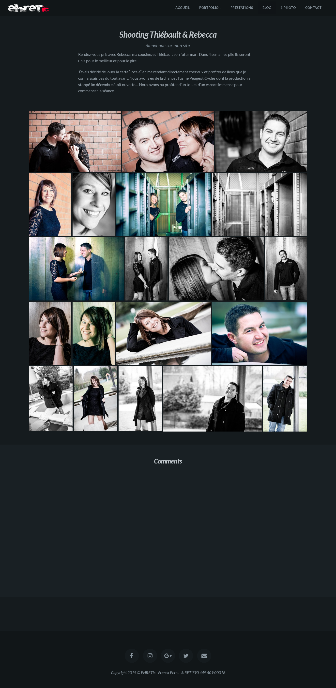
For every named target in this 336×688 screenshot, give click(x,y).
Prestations (241, 8)
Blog (266, 8)
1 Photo (288, 8)
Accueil (182, 8)
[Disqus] (168, 533)
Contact (313, 8)
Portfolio (209, 8)
